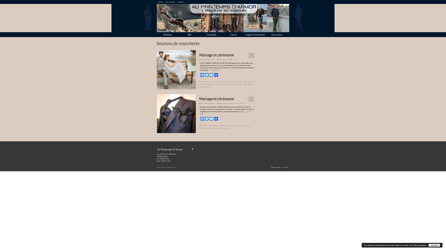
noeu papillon (229, 84)
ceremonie (222, 81)
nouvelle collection (247, 84)
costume (244, 81)
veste (209, 87)
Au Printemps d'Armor (209, 59)
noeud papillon (238, 84)
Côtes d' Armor (207, 84)
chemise (234, 81)
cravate (213, 84)
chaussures (228, 81)
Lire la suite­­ (215, 70)
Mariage (223, 84)
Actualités (229, 59)
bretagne (215, 81)
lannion (218, 84)
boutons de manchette (207, 81)
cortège (239, 81)
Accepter (434, 245)
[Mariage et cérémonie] (176, 70)
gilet (205, 128)
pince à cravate (203, 87)
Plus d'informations (420, 245)
